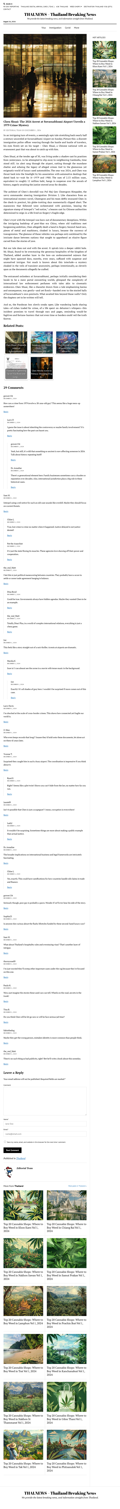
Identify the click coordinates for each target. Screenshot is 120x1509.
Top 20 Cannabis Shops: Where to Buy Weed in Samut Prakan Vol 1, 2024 (66, 1275)
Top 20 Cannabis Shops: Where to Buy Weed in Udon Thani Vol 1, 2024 (66, 1419)
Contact (7, 9)
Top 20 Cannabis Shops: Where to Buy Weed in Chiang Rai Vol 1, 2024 (66, 1227)
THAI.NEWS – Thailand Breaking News (60, 14)
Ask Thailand (62, 6)
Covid (68, 27)
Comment (7, 1085)
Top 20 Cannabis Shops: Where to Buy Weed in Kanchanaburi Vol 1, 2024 (66, 1371)
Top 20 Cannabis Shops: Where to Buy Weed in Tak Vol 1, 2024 (23, 1465)
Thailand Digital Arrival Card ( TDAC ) (38, 6)
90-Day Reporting (11, 6)
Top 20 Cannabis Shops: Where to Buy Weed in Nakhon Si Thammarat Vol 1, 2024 (23, 1419)
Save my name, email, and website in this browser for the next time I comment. (36, 1142)
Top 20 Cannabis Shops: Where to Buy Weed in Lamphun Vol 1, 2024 (23, 1321)
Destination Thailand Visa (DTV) (98, 6)
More (76, 27)
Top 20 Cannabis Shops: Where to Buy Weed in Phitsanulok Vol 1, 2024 (66, 1467)
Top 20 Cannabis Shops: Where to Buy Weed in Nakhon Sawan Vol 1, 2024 (23, 1275)
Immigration (55, 27)
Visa (44, 27)
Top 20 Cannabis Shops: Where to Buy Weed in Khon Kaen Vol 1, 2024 (23, 1227)
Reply (6, 411)
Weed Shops (75, 6)
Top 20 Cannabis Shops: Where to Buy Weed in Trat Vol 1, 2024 (23, 1369)
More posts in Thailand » (77, 1186)
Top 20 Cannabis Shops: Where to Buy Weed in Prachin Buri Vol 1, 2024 (66, 1323)
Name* (6, 1119)
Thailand (20, 1158)
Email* (6, 1129)
